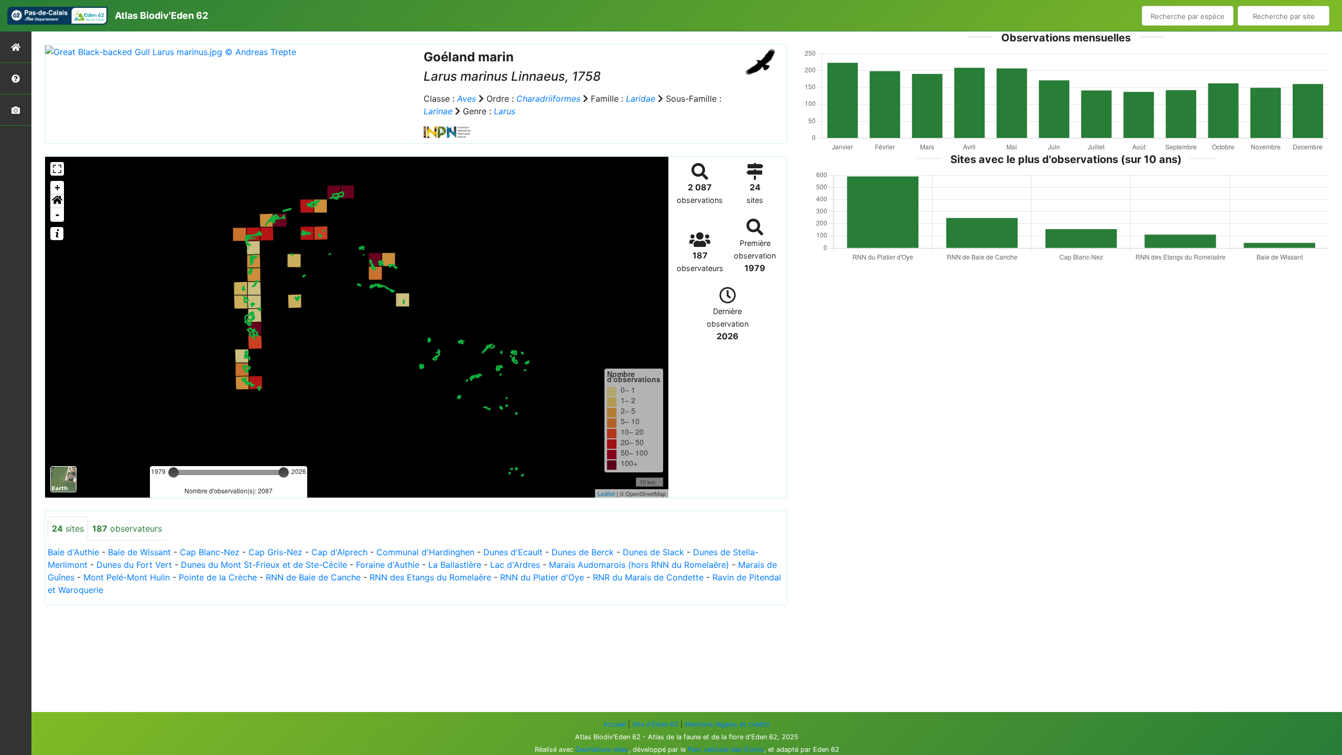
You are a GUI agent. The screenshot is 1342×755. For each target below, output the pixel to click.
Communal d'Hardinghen (425, 552)
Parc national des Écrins (726, 749)
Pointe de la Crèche (218, 577)
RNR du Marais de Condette (648, 577)
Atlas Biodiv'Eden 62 (161, 15)
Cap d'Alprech (339, 552)
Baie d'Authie (73, 552)
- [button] (57, 214)
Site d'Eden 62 (655, 724)
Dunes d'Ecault (513, 552)
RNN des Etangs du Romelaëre (430, 577)
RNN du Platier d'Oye (542, 577)
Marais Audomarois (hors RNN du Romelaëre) (639, 564)
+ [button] (57, 187)
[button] (57, 201)
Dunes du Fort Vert (134, 564)
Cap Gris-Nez (275, 552)
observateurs (127, 528)
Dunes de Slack (653, 552)
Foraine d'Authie (387, 564)
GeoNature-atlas (602, 749)
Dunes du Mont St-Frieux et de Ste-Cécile (264, 564)
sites (68, 528)
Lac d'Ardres (515, 564)
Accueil (614, 724)
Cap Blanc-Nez (210, 552)
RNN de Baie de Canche (313, 577)
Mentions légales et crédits (727, 724)
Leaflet (606, 493)
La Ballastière (454, 564)
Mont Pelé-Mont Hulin (126, 577)
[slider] (173, 472)
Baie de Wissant (139, 552)
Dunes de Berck (582, 552)
